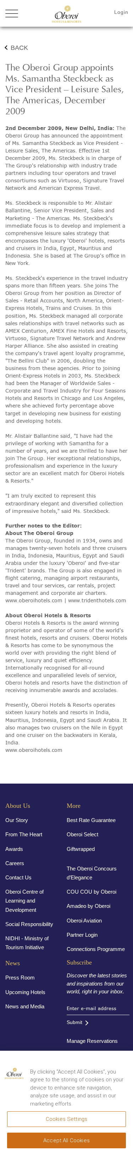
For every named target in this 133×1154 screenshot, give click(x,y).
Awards (14, 849)
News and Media (24, 1006)
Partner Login (82, 935)
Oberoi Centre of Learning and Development (24, 901)
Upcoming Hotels (25, 992)
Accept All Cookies (66, 1140)
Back (19, 47)
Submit (74, 1022)
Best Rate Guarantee (91, 820)
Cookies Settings (66, 1119)
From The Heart (23, 834)
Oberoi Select (82, 834)
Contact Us (18, 877)
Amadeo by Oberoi (88, 906)
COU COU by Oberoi (91, 892)
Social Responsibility (29, 924)
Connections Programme (96, 949)
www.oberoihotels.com (33, 600)
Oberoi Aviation (84, 921)
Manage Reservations (92, 1041)
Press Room (20, 977)
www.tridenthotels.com (97, 600)
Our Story (16, 820)
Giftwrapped (81, 849)
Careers (14, 863)
